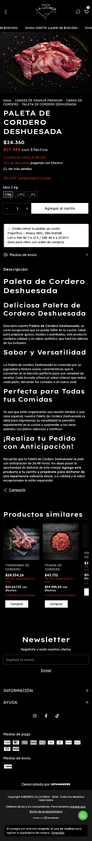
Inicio (7, 100)
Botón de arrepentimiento (46, 811)
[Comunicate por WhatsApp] (83, 815)
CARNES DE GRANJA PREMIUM (38, 100)
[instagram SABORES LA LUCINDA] (35, 716)
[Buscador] (78, 12)
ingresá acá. (78, 806)
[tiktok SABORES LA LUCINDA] (57, 716)
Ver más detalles (19, 169)
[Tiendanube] (46, 818)
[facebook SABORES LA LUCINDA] (46, 716)
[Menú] (6, 12)
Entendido (58, 832)
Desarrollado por (36, 784)
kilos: (10, 187)
